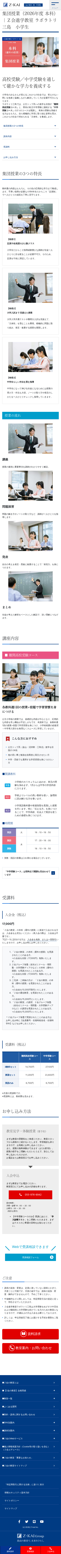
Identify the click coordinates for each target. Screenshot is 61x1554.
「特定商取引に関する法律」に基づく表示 (24, 1484)
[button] (55, 5)
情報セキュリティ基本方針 (17, 1492)
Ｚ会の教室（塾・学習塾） (33, 5)
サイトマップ (11, 1508)
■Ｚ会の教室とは (10, 1382)
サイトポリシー (12, 1500)
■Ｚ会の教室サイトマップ (14, 1465)
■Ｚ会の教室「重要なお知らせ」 (17, 1457)
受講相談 (30, 1551)
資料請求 (34, 1334)
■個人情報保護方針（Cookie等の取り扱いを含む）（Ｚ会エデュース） (26, 1448)
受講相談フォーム (30, 1257)
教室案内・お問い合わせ (33, 1348)
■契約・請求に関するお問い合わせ (18, 1414)
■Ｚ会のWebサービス (12, 1438)
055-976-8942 (32, 1194)
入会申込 (50, 1551)
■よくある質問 (9, 1406)
